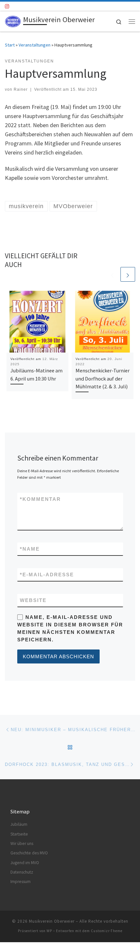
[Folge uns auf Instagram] (7, 6)
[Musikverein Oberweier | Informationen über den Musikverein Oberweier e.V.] (13, 20)
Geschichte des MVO (29, 853)
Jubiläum (18, 824)
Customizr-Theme (106, 931)
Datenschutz (21, 872)
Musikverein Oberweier (52, 921)
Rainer (21, 89)
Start (10, 45)
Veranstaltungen (34, 45)
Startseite (19, 834)
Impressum (20, 881)
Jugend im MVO (24, 862)
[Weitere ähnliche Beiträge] (127, 274)
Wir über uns (21, 843)
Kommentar (40, 499)
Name (30, 549)
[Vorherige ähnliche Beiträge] (112, 274)
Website (33, 600)
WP (49, 931)
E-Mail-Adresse (47, 574)
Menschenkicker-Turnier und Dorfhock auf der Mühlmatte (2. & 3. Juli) (103, 378)
